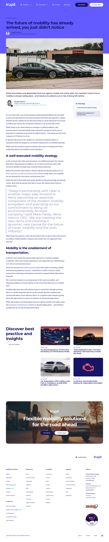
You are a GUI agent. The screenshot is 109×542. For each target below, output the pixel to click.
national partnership (32, 268)
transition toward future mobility (21, 305)
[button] (26, 4)
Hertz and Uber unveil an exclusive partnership (24, 174)
